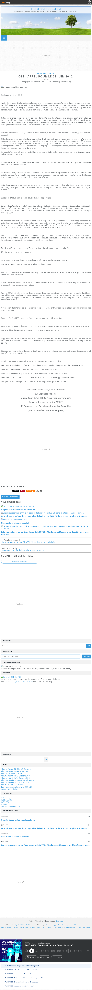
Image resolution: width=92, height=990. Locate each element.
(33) (5, 802)
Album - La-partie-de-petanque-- (14, 771)
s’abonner (33, 957)
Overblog (59, 921)
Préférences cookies (84, 927)
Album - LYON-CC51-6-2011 (12, 773)
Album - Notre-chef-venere (12, 785)
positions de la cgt (46, 73)
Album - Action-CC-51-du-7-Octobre (16, 769)
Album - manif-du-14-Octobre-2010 (15, 778)
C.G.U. (16, 927)
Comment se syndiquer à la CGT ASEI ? (17, 787)
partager (46, 957)
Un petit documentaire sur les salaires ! (18, 820)
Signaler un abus (6, 927)
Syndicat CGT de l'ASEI (23, 681)
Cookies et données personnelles (65, 927)
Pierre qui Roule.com (46, 8)
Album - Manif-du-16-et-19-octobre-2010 (18, 780)
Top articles (73, 925)
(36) (6, 800)
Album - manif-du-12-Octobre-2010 (15, 776)
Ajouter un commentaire (19, 561)
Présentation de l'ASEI (10, 789)
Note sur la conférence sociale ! (15, 837)
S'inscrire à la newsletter (10, 497)
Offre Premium (47, 927)
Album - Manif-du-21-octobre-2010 (15, 782)
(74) (5, 797)
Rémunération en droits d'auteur (30, 927)
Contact (82, 925)
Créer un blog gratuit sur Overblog (57, 925)
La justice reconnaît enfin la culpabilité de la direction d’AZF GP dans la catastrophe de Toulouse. (44, 828)
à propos (59, 957)
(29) (10, 806)
